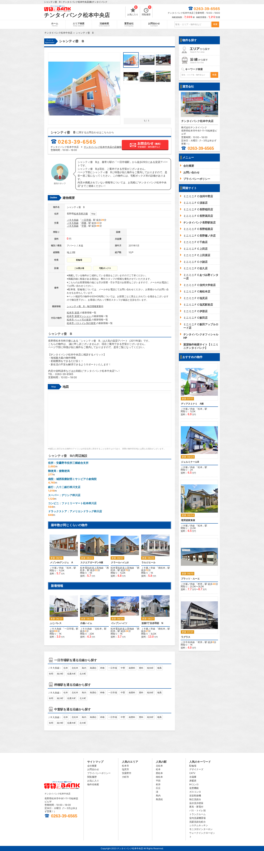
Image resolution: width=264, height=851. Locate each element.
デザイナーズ (196, 769)
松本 (69, 567)
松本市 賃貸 (73, 312)
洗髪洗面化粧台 (197, 821)
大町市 (125, 776)
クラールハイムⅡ (119, 562)
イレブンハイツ (119, 623)
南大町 (60, 673)
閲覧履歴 (146, 11)
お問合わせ (154, 24)
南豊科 (132, 668)
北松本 (98, 628)
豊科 (141, 668)
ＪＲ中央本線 (188, 642)
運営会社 (129, 24)
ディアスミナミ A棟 (192, 403)
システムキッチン (198, 825)
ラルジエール (149, 562)
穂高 (159, 668)
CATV (192, 773)
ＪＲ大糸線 (72, 219)
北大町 (83, 673)
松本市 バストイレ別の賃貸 (81, 323)
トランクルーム (197, 814)
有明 (51, 673)
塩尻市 (125, 769)
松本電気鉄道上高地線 (91, 567)
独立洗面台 (195, 799)
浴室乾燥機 (195, 795)
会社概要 (92, 765)
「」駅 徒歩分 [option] (94, 557)
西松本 (159, 773)
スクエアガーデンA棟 (91, 562)
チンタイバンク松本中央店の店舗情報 (104, 146)
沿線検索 (104, 24)
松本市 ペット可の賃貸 (79, 319)
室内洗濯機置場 (197, 818)
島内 (84, 668)
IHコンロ (194, 784)
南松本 (161, 567)
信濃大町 (71, 673)
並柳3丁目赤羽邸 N (152, 623)
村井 (200, 583)
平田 (158, 780)
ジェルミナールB (190, 462)
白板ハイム (86, 623)
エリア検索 (78, 24)
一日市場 (86, 219)
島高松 (93, 668)
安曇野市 (126, 773)
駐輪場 (192, 765)
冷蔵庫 (192, 776)
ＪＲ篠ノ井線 (57, 567)
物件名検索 (93, 784)
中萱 (84, 225)
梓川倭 (84, 213)
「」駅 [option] (63, 556)
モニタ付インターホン (201, 829)
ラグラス (185, 637)
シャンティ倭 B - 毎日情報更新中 (85, 306)
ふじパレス (56, 623)
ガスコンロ (195, 791)
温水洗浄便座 (196, 803)
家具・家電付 (196, 806)
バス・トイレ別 (197, 810)
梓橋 (84, 222)
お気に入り (132, 11)
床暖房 (192, 780)
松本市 (77, 213)
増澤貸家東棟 (188, 520)
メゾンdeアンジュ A (61, 562)
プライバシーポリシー (99, 773)
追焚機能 (194, 788)
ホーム (54, 24)
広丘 (158, 788)
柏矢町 (150, 668)
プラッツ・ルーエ (190, 578)
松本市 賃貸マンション (79, 316)
